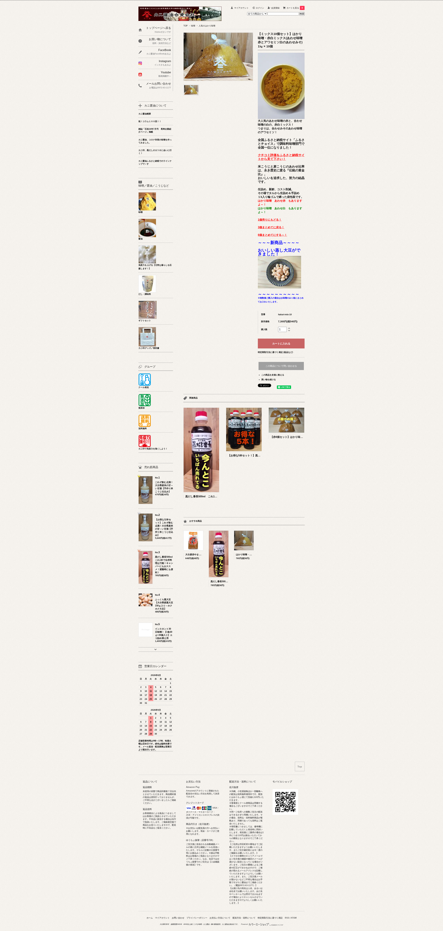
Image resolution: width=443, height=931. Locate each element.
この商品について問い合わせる (281, 366)
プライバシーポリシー (197, 918)
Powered (244, 924)
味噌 (193, 26)
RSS (287, 918)
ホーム (150, 918)
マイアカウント (241, 8)
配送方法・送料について (244, 918)
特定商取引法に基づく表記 (270, 918)
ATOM (294, 918)
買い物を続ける (268, 379)
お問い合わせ (178, 918)
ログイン (260, 8)
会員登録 (275, 8)
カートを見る (295, 8)
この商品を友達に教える (272, 375)
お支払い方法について (220, 918)
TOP (185, 26)
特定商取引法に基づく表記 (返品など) (275, 352)
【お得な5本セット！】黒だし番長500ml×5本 (254, 455)
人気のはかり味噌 (207, 26)
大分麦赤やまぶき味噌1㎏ (198, 554)
